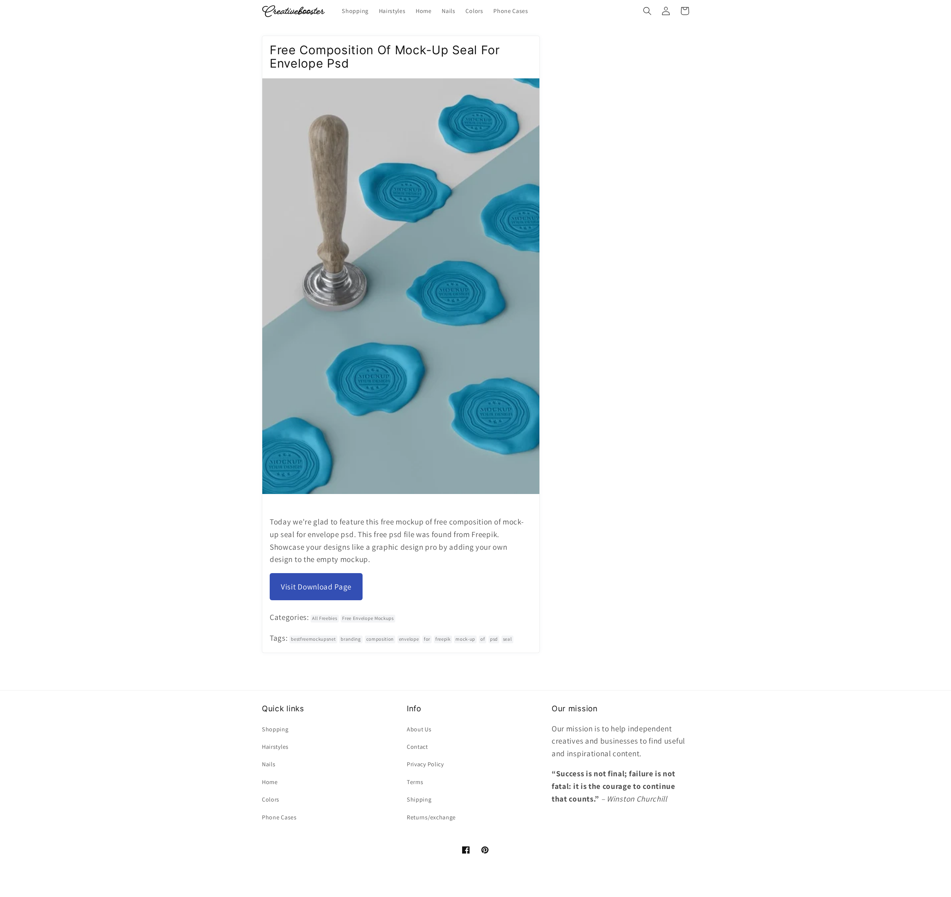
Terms (415, 782)
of (482, 639)
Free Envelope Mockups (368, 618)
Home (270, 782)
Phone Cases (279, 817)
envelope (409, 639)
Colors (270, 799)
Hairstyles (275, 747)
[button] (647, 10)
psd (494, 639)
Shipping (419, 799)
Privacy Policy (425, 764)
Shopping (275, 729)
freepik (443, 639)
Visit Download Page (316, 587)
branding (351, 639)
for (427, 639)
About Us (419, 729)
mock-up (465, 639)
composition (380, 639)
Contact (417, 747)
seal (507, 639)
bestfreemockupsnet (313, 639)
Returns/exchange (431, 817)
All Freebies (324, 618)
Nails (268, 764)
